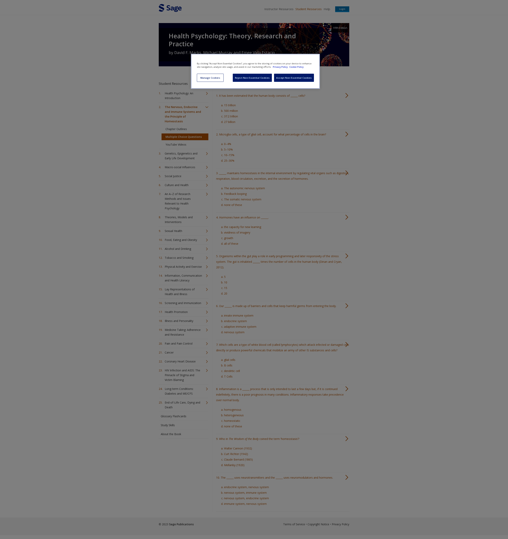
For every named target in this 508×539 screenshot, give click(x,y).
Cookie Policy (296, 66)
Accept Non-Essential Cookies (294, 77)
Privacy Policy (280, 66)
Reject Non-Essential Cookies (252, 77)
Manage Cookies (210, 77)
